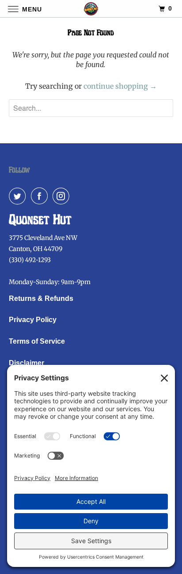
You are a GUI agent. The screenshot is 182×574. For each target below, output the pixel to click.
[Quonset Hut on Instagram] (63, 196)
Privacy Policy (33, 319)
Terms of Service (37, 341)
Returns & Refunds (41, 298)
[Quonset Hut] (91, 8)
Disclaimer (26, 363)
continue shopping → (120, 86)
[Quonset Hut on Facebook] (41, 196)
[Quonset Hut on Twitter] (19, 196)
